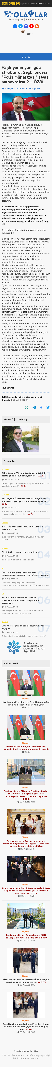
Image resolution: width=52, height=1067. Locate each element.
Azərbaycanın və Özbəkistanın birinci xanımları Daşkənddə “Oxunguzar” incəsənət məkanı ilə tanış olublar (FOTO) (26, 843)
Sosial (5, 522)
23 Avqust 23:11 (27, 848)
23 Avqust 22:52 (27, 940)
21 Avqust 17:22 (11, 556)
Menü (27, 56)
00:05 (27, 707)
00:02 (27, 752)
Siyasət (36, 88)
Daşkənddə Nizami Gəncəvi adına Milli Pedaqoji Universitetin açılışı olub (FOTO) (26, 936)
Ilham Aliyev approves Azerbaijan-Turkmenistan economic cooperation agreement (20, 600)
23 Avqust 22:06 (27, 985)
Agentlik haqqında (23, 1051)
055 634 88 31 (19, 399)
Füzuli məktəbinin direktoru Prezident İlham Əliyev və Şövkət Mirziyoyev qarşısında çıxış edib (26, 1027)
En (3, 593)
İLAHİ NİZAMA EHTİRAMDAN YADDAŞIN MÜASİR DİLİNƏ (22, 528)
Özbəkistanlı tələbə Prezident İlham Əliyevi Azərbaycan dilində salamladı (26, 981)
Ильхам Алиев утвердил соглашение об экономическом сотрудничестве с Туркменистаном (26, 573)
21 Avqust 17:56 (11, 578)
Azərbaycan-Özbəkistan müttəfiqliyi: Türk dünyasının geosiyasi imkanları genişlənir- (24, 501)
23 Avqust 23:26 (27, 801)
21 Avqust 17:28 (11, 533)
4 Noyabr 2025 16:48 (16, 88)
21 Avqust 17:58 (11, 607)
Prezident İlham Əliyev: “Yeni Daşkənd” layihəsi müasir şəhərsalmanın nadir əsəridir (26, 747)
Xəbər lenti (11, 663)
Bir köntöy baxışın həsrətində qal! (21, 552)
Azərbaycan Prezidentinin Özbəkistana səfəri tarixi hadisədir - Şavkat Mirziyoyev (26, 703)
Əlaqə (36, 1051)
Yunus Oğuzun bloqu (16, 419)
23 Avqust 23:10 (27, 896)
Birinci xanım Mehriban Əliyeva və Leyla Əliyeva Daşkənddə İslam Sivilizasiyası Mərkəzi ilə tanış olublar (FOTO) (26, 890)
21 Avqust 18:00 (11, 632)
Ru (3, 568)
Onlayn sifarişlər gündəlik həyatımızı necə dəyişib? (24, 627)
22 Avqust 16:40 (11, 479)
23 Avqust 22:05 (27, 1032)
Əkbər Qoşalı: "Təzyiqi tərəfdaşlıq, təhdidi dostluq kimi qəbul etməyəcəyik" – (23, 474)
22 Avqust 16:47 (11, 507)
